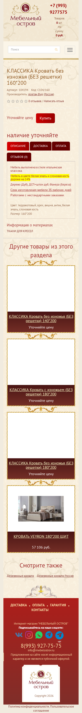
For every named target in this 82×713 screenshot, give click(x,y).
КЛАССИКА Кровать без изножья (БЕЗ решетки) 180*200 (41, 465)
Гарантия (58, 605)
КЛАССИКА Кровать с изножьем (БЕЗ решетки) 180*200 (41, 392)
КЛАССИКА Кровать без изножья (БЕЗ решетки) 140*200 (41, 318)
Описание (18, 146)
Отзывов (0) (19, 157)
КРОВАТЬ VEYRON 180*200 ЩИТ (41, 536)
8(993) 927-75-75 (41, 645)
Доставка (40, 146)
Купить (45, 118)
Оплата (61, 146)
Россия (48, 94)
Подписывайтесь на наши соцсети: (41, 628)
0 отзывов (34, 101)
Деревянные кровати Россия (55, 576)
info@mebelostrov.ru (41, 650)
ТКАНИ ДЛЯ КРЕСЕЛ (20, 231)
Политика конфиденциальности (28, 706)
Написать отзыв (54, 101)
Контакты (40, 610)
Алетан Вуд (35, 94)
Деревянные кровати (20, 576)
